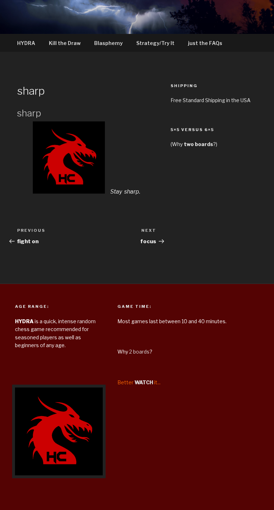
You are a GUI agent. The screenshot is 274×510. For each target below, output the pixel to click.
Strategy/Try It (155, 43)
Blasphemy (108, 43)
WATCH (144, 382)
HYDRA (26, 43)
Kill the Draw (65, 43)
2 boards (139, 352)
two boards (198, 144)
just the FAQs (205, 43)
